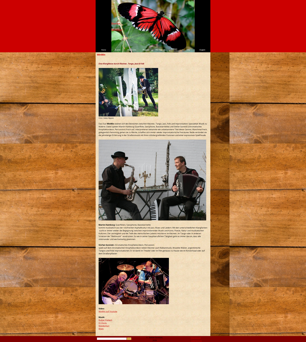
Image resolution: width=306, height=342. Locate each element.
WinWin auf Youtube (108, 311)
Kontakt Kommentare (174, 50)
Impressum (196, 337)
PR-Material (160, 50)
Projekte (146, 50)
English (202, 50)
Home (103, 50)
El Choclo (103, 323)
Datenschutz (196, 340)
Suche (129, 338)
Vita (188, 50)
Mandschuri (104, 326)
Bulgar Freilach (105, 320)
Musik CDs (131, 50)
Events (117, 50)
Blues (101, 328)
